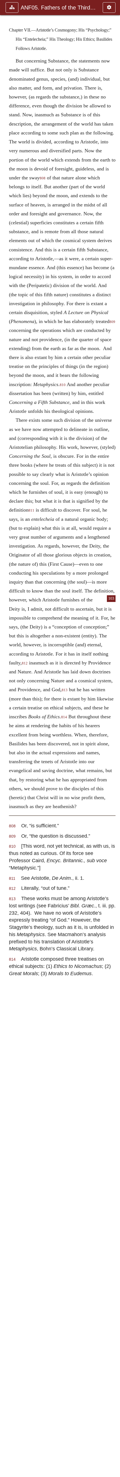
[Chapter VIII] (113, 738)
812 (25, 663)
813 (65, 690)
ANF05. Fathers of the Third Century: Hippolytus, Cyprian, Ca (59, 7)
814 (64, 717)
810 (63, 385)
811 (31, 510)
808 (42, 178)
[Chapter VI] (6, 738)
